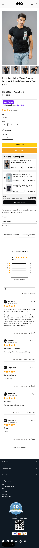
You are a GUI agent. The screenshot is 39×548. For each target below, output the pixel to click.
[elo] (19, 3)
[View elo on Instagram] (3, 541)
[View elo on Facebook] (12, 541)
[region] (19, 263)
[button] (32, 4)
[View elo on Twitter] (16, 541)
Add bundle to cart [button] (19, 202)
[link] (10, 110)
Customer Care (6, 468)
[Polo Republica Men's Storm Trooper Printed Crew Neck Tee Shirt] (6, 70)
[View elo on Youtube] (25, 541)
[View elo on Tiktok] (7, 541)
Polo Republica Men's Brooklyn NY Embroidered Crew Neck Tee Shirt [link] (22, 175)
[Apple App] (19, 529)
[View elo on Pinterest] (20, 541)
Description (5, 217)
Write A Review (19, 279)
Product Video (5, 226)
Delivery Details (6, 221)
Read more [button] (21, 325)
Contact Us (5, 462)
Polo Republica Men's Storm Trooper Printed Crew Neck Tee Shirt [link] (21, 161)
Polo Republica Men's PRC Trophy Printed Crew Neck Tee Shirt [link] (22, 186)
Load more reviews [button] (19, 447)
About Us (4, 475)
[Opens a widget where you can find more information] (8, 544)
